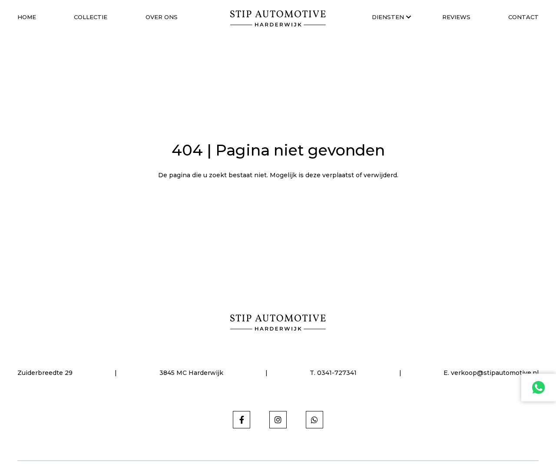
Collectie (90, 16)
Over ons (162, 16)
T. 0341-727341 (333, 373)
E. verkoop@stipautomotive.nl (491, 373)
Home (26, 16)
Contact (523, 16)
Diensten (388, 16)
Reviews (456, 16)
